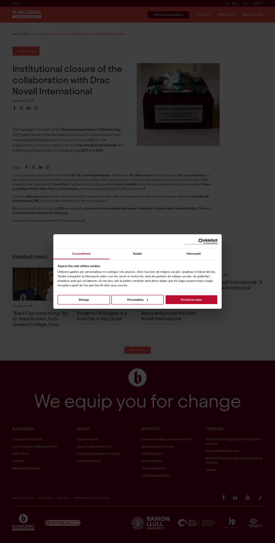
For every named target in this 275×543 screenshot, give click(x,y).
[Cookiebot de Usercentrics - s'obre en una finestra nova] (201, 241)
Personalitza (135, 299)
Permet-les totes (191, 299)
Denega (84, 299)
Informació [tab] (194, 253)
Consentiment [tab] (81, 253)
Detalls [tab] (137, 253)
